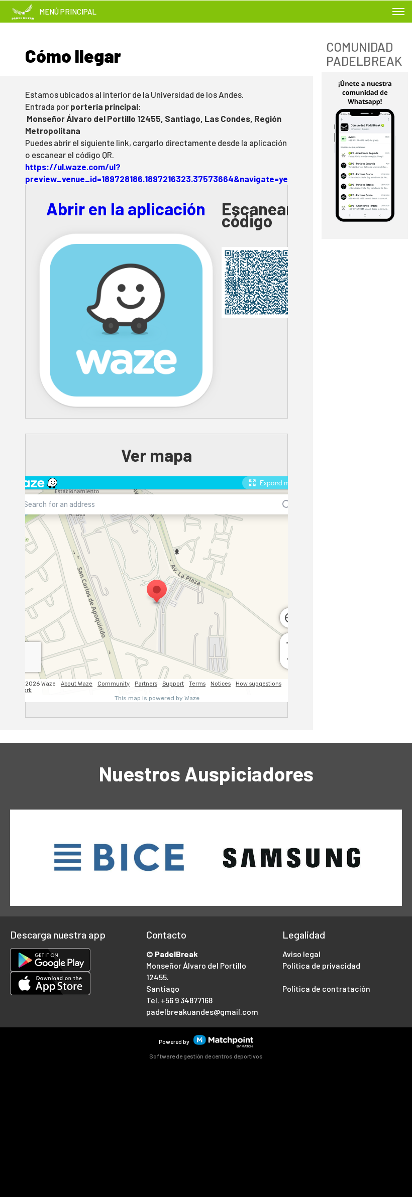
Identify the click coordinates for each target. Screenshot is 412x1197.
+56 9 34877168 (187, 1000)
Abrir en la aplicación (125, 208)
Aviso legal (301, 954)
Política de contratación (326, 988)
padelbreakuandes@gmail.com (202, 1011)
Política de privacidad (321, 965)
